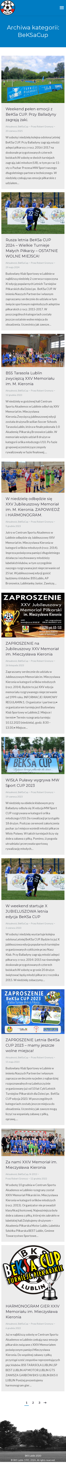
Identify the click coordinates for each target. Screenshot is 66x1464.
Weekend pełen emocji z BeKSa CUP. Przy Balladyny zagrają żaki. (31, 114)
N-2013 (33, 1174)
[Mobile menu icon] (62, 8)
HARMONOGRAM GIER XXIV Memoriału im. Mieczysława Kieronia (32, 1311)
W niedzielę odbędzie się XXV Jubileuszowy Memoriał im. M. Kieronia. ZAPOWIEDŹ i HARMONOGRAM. (33, 506)
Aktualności (11, 126)
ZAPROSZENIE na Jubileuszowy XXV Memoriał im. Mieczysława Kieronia (32, 649)
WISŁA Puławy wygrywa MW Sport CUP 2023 (32, 783)
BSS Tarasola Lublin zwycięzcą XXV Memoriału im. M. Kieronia (30, 378)
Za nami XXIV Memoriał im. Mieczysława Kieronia (31, 1165)
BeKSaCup (23, 126)
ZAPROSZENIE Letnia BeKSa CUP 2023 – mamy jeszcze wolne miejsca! (33, 1045)
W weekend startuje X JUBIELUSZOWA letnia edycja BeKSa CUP (27, 911)
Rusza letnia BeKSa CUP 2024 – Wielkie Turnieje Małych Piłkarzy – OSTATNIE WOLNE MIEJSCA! (32, 248)
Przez (42, 126)
